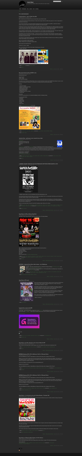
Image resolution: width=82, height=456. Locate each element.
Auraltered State (21, 140)
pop (41, 205)
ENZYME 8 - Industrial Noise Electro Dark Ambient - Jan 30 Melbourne (33, 264)
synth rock (49, 205)
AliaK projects (24, 8)
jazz (24, 65)
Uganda (26, 311)
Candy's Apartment (24, 302)
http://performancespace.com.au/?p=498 (24, 153)
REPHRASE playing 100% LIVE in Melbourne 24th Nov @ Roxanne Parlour (33, 354)
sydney (22, 67)
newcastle (23, 258)
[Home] (22, 4)
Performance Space (21, 146)
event (22, 65)
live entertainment (27, 65)
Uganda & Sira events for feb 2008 (25, 308)
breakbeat (33, 388)
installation (41, 155)
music (25, 156)
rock (51, 205)
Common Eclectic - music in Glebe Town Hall (28, 16)
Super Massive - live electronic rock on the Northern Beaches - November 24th (34, 395)
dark (36, 271)
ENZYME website (32, 269)
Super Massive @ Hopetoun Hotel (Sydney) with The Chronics (31, 437)
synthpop (42, 256)
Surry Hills (25, 208)
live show (60, 155)
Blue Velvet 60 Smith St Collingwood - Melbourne (27, 274)
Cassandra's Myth (33, 267)
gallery (39, 155)
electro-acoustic (27, 155)
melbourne (35, 274)
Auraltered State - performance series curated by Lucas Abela (31, 138)
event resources (29, 388)
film (24, 335)
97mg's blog (51, 276)
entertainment (23, 205)
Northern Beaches (30, 432)
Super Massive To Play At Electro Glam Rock (27, 214)
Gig (46, 205)
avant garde (23, 155)
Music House (41, 310)
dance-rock (20, 205)
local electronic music (21, 156)
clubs (34, 271)
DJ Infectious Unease (39, 267)
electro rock (27, 205)
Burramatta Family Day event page (26, 105)
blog (27, 8)
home (20, 8)
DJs (37, 271)
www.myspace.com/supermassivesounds (32, 254)
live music (33, 65)
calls (33, 8)
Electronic (31, 155)
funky (37, 205)
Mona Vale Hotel (26, 432)
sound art (28, 156)
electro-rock (33, 256)
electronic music (30, 256)
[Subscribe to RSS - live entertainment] (19, 450)
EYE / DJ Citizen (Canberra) (56, 266)
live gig (31, 65)
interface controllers (45, 155)
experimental (35, 155)
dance (26, 256)
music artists (28, 335)
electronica (49, 271)
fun (28, 430)
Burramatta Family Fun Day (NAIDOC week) (27, 72)
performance (44, 205)
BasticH (30, 267)
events (50, 388)
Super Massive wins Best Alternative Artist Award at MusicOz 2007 (32, 342)
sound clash (30, 156)
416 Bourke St (30, 442)
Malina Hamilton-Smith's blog (49, 210)
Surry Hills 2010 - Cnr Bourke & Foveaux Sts (24, 443)
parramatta (23, 132)
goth (37, 256)
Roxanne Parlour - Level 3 (28, 389)
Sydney (20, 206)
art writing (37, 8)
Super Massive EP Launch (24, 280)
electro (39, 271)
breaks (35, 388)
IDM (60, 271)
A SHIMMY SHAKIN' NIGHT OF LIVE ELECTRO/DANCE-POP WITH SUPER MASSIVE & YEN (38, 163)
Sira (29, 311)
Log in (54, 134)
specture (31, 8)
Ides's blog (51, 371)
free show (55, 256)
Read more (51, 134)
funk (36, 256)
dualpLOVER (31, 146)
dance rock (39, 205)
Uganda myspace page (22, 313)
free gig (58, 256)
